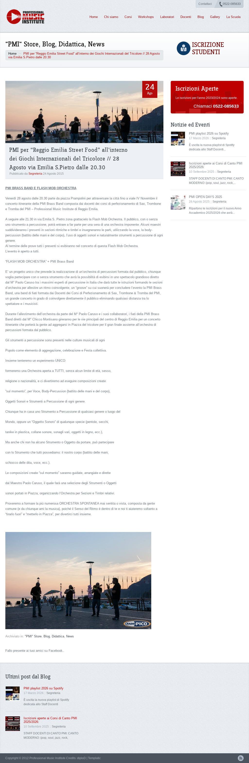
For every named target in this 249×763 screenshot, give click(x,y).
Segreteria (35, 173)
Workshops (146, 17)
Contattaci (205, 4)
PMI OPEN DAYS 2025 (205, 197)
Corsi (128, 17)
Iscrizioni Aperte (197, 88)
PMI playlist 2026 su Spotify (209, 133)
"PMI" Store (22, 44)
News (96, 44)
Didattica (71, 44)
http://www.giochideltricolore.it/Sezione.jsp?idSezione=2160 (47, 524)
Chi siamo (111, 17)
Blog (200, 17)
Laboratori (167, 17)
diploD (81, 758)
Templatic (94, 758)
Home (93, 17)
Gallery (215, 17)
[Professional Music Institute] (28, 16)
